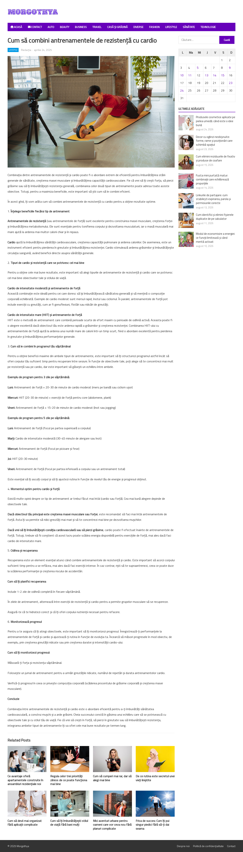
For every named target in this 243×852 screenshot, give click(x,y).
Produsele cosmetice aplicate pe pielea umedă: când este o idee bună (215, 121)
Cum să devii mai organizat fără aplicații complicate (25, 822)
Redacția (26, 50)
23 (230, 83)
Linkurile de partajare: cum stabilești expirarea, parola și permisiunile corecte (213, 199)
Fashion (154, 27)
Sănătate (189, 27)
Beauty (64, 27)
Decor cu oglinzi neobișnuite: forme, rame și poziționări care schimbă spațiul (214, 141)
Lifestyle (171, 27)
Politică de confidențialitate (208, 846)
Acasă (17, 27)
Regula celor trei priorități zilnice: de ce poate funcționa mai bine (68, 780)
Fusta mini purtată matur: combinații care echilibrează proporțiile (212, 179)
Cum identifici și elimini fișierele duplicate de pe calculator (215, 217)
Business (81, 27)
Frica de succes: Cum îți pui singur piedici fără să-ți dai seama (152, 824)
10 (182, 75)
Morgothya (23, 846)
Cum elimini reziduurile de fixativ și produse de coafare (215, 158)
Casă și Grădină (117, 27)
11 (190, 75)
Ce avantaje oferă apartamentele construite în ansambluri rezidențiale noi (25, 780)
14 (214, 75)
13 (206, 75)
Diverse (138, 27)
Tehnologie (208, 27)
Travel (97, 27)
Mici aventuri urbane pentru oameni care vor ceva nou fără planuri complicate (112, 824)
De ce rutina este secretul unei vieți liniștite (155, 778)
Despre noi (183, 846)
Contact (36, 27)
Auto (51, 27)
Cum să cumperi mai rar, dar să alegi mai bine (112, 778)
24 (182, 90)
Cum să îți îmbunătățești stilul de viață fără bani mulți (69, 822)
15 (222, 75)
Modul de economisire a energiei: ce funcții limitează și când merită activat (215, 238)
